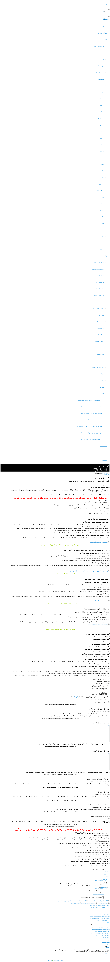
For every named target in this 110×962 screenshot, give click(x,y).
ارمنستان (102, 157)
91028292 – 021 (103, 446)
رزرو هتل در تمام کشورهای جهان (103, 909)
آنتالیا (101, 105)
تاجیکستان (102, 170)
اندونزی (102, 229)
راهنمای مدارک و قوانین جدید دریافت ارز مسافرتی (100, 935)
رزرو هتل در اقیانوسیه (99, 341)
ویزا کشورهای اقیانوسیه (99, 295)
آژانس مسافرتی (106, 911)
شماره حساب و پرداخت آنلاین (98, 367)
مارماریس (100, 124)
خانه (108, 473)
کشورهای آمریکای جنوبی (99, 52)
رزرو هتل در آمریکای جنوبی (98, 315)
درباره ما (102, 360)
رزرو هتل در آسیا (100, 321)
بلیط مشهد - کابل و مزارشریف (100, 470)
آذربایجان (102, 164)
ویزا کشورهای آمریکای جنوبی (98, 269)
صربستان (102, 144)
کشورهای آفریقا (101, 79)
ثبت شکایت (102, 380)
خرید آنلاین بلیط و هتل (102, 33)
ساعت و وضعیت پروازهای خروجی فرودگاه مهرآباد (91, 413)
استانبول (100, 98)
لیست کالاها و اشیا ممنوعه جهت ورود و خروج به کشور (99, 933)
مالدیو (103, 236)
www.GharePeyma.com (105, 942)
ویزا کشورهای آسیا (100, 275)
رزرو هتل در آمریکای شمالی (98, 308)
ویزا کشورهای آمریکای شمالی (98, 262)
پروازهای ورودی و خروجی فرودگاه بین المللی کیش (91, 439)
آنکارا (101, 138)
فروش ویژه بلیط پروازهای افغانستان (99, 468)
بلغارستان (102, 151)
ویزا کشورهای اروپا (100, 282)
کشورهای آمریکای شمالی (99, 46)
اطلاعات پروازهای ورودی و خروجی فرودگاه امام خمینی (90, 400)
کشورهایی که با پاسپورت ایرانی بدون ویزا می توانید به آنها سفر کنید (97, 926)
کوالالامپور (100, 249)
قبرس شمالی (99, 183)
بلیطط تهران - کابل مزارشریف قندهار (99, 469)
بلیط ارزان (101, 918)
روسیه (103, 197)
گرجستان (102, 210)
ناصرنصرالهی (104, 887)
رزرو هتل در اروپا (100, 328)
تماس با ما (105, 347)
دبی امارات (102, 216)
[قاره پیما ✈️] (106, 11)
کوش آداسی (99, 118)
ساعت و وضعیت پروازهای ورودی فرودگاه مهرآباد (91, 406)
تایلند (103, 223)
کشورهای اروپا (101, 59)
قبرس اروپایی (99, 190)
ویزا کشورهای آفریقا (100, 288)
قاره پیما (105, 26)
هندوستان (102, 203)
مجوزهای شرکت (100, 373)
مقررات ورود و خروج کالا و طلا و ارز (103, 931)
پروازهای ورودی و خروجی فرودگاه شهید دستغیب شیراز (90, 419)
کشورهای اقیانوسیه (100, 72)
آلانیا (101, 111)
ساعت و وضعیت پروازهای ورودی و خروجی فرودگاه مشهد (89, 426)
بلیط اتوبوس (104, 473)
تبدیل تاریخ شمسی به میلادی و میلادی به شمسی (100, 929)
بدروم (100, 131)
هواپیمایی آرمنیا (106, 918)
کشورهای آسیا (101, 65)
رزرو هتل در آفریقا (100, 334)
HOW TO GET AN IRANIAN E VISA (103, 920)
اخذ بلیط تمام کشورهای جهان (94, 918)
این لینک (76, 697)
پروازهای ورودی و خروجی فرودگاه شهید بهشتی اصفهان (90, 432)
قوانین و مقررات (100, 354)
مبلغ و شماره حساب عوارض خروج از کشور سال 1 (99, 924)
